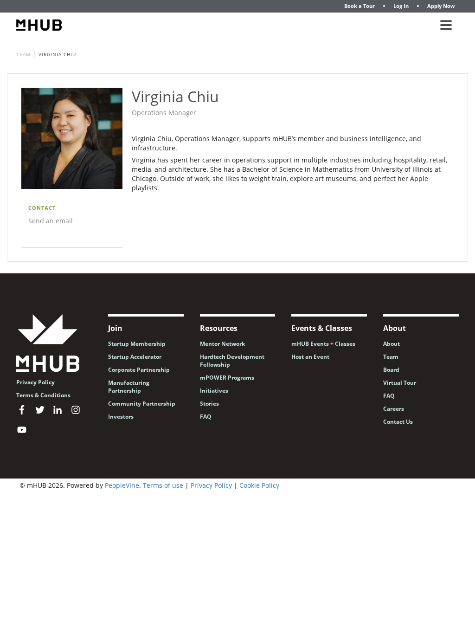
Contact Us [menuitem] (398, 422)
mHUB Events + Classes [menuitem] (323, 344)
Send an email (50, 220)
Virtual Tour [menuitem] (399, 383)
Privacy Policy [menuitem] (35, 382)
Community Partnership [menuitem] (141, 404)
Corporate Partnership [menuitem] (139, 370)
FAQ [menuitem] (206, 417)
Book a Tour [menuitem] (359, 5)
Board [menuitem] (391, 370)
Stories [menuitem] (209, 404)
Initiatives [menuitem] (214, 391)
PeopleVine (122, 485)
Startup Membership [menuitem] (137, 344)
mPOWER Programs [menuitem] (227, 378)
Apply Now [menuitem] (441, 5)
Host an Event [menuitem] (310, 357)
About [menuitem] (391, 344)
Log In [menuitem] (401, 5)
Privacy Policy (211, 485)
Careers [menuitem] (393, 409)
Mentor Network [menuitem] (222, 344)
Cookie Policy (259, 485)
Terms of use (163, 485)
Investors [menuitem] (121, 417)
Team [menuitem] (390, 357)
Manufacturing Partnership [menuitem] (128, 387)
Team (23, 54)
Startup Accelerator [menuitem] (134, 357)
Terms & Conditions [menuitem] (43, 395)
